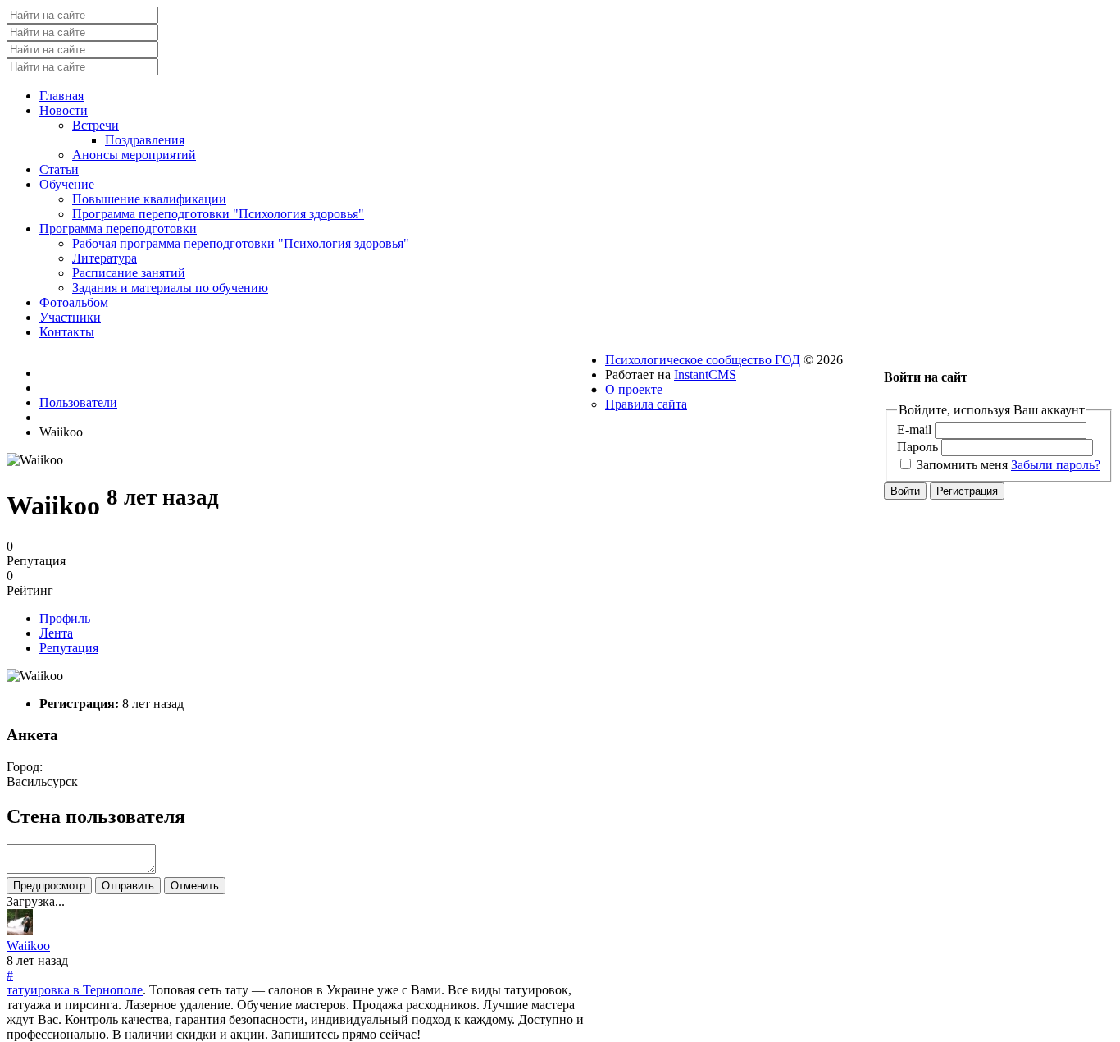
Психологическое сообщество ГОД (702, 360)
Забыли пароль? (1055, 465)
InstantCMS (705, 375)
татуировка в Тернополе (75, 990)
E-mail (914, 429)
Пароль (917, 447)
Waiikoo (28, 946)
